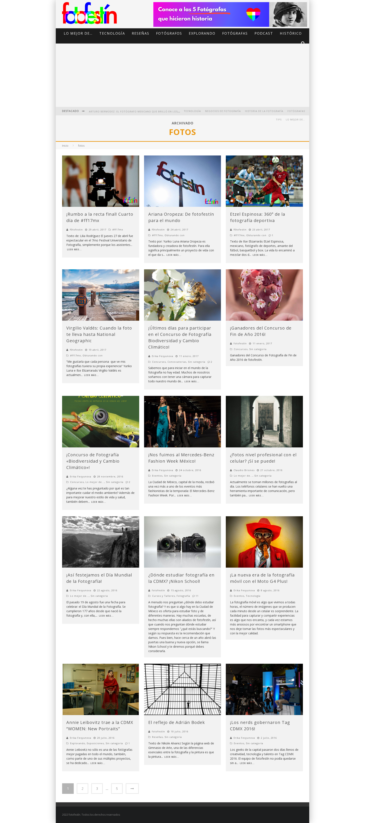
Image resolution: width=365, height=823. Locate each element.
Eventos (157, 475)
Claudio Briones (244, 470)
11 (197, 595)
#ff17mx (117, 229)
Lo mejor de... (95, 482)
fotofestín (240, 343)
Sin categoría (196, 361)
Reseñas (140, 33)
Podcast (264, 33)
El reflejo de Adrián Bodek (176, 722)
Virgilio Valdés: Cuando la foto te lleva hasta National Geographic (99, 334)
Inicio (65, 145)
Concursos (159, 361)
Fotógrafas (235, 33)
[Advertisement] (182, 78)
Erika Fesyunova (162, 356)
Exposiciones (95, 743)
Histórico (291, 33)
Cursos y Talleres (163, 595)
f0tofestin (76, 229)
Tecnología (112, 33)
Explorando (202, 33)
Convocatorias (177, 361)
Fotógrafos (169, 33)
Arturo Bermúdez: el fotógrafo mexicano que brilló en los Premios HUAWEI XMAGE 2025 (153, 111)
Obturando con (175, 235)
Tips (279, 119)
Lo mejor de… (78, 33)
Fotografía (183, 595)
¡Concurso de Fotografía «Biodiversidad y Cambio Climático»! (93, 461)
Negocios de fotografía (223, 111)
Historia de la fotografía (264, 111)
